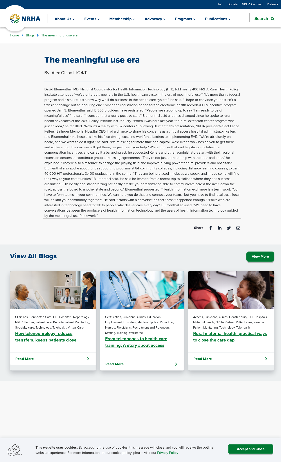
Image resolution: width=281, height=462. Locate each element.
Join (220, 4)
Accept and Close (251, 448)
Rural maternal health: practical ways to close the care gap (230, 336)
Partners (272, 4)
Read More (24, 358)
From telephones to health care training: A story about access (136, 342)
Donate (233, 4)
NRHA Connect (252, 4)
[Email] (238, 227)
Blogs (30, 35)
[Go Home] (25, 19)
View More (260, 256)
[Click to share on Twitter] (229, 227)
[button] (261, 18)
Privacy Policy (167, 452)
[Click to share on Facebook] (210, 227)
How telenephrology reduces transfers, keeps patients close (45, 336)
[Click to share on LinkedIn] (220, 227)
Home (14, 35)
